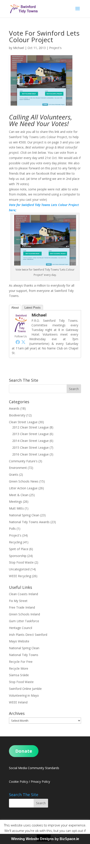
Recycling (15, 542)
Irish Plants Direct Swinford (28, 635)
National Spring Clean (24, 515)
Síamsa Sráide (19, 675)
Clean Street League (23, 422)
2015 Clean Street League (30, 447)
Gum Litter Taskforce (24, 621)
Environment (18, 468)
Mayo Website (19, 641)
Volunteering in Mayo (24, 695)
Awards (14, 408)
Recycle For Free (21, 662)
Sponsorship (17, 556)
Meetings (15, 501)
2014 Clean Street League (30, 441)
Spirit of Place (18, 549)
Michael (18, 48)
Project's (55, 48)
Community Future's (23, 461)
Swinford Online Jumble (25, 689)
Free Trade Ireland (22, 607)
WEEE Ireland (18, 702)
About (15, 307)
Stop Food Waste (21, 562)
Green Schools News (23, 481)
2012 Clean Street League (30, 427)
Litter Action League (23, 488)
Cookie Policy (18, 781)
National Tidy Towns (23, 655)
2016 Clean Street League (30, 454)
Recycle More (18, 668)
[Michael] (20, 331)
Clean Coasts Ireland (23, 594)
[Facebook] (17, 342)
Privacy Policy (40, 781)
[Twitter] (23, 342)
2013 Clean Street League (30, 434)
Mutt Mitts (16, 508)
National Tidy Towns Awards (29, 522)
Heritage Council (20, 628)
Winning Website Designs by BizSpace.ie (45, 839)
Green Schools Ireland (24, 614)
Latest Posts (32, 307)
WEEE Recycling (20, 576)
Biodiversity (17, 415)
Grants (13, 474)
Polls (12, 528)
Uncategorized (19, 569)
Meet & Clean (18, 495)
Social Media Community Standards (34, 768)
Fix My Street (18, 601)
